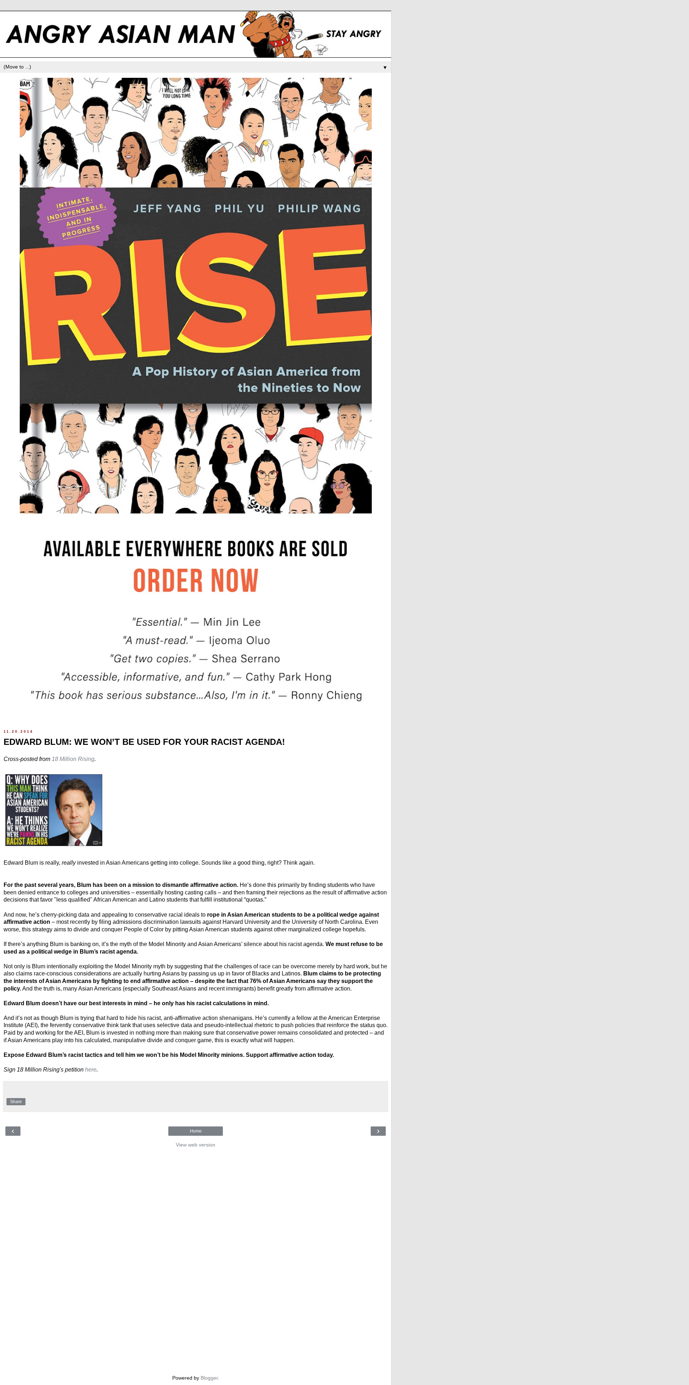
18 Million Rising (73, 759)
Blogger (209, 1378)
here (91, 1070)
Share (16, 1101)
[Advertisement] (195, 1259)
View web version (195, 1145)
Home (196, 1131)
